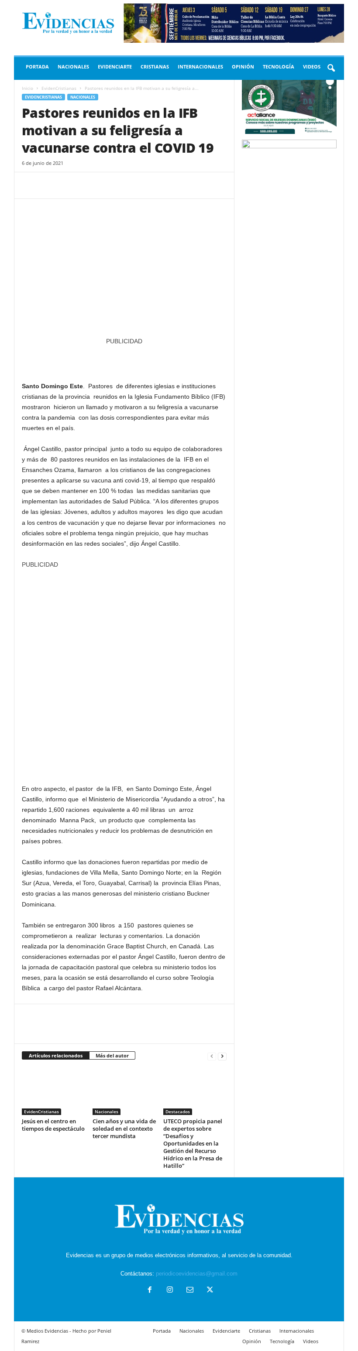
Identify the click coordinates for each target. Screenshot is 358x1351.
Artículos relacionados (56, 1055)
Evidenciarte (115, 66)
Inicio (27, 88)
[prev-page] (211, 1055)
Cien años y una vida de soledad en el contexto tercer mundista (124, 1128)
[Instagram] (170, 1290)
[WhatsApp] (91, 185)
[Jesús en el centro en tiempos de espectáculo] (53, 1091)
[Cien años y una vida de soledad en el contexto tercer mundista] (124, 1091)
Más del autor (112, 1055)
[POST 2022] (124, 359)
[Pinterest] (70, 185)
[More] (111, 185)
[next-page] (222, 1055)
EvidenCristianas (58, 88)
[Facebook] (30, 185)
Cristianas (155, 66)
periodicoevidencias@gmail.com (197, 1273)
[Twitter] (50, 185)
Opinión (243, 66)
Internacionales (200, 66)
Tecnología (278, 66)
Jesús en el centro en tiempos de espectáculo (53, 1124)
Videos (311, 66)
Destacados (177, 1111)
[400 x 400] (124, 672)
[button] (331, 68)
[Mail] (190, 1290)
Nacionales (73, 66)
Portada (37, 66)
